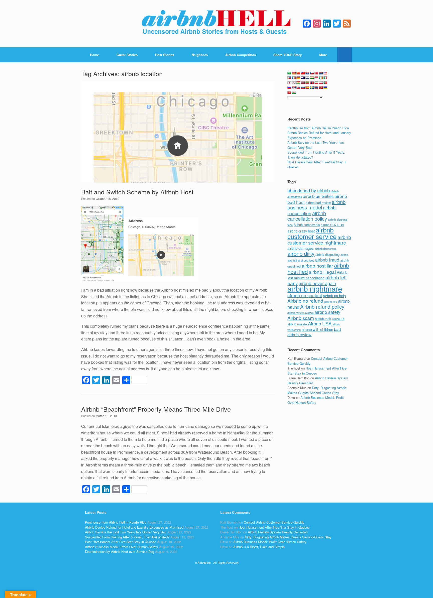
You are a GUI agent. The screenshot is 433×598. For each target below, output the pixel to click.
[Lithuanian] (307, 83)
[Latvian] (303, 83)
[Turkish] (321, 87)
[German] (298, 78)
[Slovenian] (303, 87)
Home (94, 54)
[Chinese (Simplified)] (298, 73)
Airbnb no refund (305, 300)
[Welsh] (294, 92)
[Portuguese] (325, 83)
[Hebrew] (307, 78)
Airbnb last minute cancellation (317, 275)
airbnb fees (307, 260)
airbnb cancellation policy (307, 215)
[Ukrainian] (325, 87)
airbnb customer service (312, 233)
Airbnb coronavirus (307, 224)
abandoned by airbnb (308, 190)
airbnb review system (300, 313)
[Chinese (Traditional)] (303, 73)
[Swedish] (312, 87)
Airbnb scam (300, 317)
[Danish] (316, 73)
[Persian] (316, 83)
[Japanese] (289, 83)
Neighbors (200, 54)
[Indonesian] (316, 78)
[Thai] (316, 87)
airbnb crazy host (301, 230)
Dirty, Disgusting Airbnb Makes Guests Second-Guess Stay (316, 390)
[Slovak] (298, 87)
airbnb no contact (304, 295)
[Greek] (303, 78)
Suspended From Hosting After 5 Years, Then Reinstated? (127, 537)
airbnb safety (327, 312)
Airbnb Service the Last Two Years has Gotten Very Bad (125, 532)
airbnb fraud (327, 260)
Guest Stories (127, 54)
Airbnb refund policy (322, 306)
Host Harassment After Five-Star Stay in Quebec (120, 541)
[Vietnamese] (289, 92)
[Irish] (321, 78)
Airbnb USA (320, 323)
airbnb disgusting (327, 254)
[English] (325, 73)
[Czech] (312, 73)
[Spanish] (307, 87)
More (323, 54)
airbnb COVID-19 (332, 224)
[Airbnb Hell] (216, 24)
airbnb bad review (318, 202)
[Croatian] (307, 73)
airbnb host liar (317, 265)
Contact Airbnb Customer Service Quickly (274, 522)
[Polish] (321, 83)
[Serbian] (294, 87)
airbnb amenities (318, 196)
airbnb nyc (330, 301)
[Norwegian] (312, 83)
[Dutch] (321, 73)
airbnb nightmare (314, 288)
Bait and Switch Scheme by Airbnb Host (137, 191)
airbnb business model (316, 204)
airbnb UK (338, 319)
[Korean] (294, 83)
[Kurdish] (298, 83)
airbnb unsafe (297, 324)
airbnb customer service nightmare (319, 239)
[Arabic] (289, 73)
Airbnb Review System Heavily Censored (277, 532)
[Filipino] (289, 78)
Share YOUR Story (287, 54)
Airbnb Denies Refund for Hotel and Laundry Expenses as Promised (319, 135)
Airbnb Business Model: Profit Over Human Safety (315, 400)
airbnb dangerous (325, 249)
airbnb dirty (300, 253)
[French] (294, 78)
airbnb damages (300, 248)
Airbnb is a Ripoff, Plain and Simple (259, 546)
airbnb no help (334, 295)
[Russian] (289, 87)
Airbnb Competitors (240, 54)
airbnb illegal (322, 271)
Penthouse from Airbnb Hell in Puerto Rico (318, 128)
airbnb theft (323, 318)
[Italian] (325, 78)
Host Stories (164, 54)
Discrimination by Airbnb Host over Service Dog (119, 551)
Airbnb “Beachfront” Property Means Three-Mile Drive (156, 408)
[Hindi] (312, 78)
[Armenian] (294, 73)
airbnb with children (317, 329)
